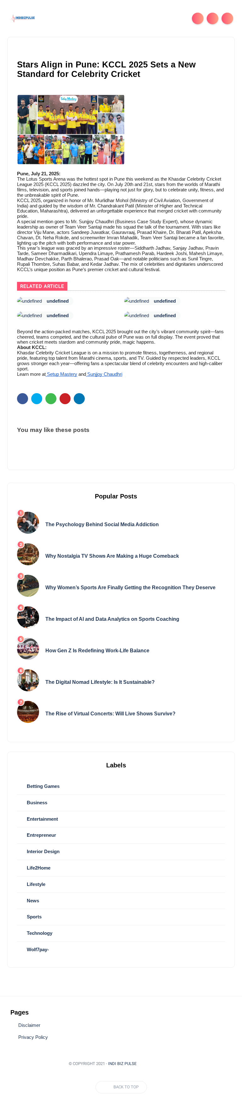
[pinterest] (65, 398)
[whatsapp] (50, 398)
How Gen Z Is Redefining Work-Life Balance (97, 650)
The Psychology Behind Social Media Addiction (102, 524)
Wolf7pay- (37, 949)
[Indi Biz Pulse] (23, 18)
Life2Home (38, 867)
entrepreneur (41, 835)
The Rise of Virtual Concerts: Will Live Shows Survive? (110, 713)
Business (36, 802)
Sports (34, 916)
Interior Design (43, 851)
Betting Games (43, 786)
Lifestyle (35, 884)
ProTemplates (158, 1063)
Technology (39, 933)
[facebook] (22, 398)
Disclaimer (29, 1025)
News (32, 900)
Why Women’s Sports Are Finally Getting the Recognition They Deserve (130, 587)
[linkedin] (79, 398)
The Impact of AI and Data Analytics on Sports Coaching (112, 619)
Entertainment (42, 819)
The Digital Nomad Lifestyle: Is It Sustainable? (100, 682)
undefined (58, 301)
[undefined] (29, 301)
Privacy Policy (33, 1037)
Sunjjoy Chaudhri (104, 374)
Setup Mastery (61, 374)
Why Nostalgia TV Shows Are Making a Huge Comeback (112, 556)
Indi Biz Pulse (122, 1063)
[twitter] (36, 398)
